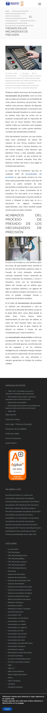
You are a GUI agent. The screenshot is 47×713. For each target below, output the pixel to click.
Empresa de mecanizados (17, 402)
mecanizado (9, 85)
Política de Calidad (12, 434)
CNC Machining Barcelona (17, 555)
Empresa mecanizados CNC (14, 80)
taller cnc (11, 668)
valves (10, 677)
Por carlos (26, 73)
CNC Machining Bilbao (16, 558)
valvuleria (11, 684)
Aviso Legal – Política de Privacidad (18, 424)
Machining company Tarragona (19, 609)
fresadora (8, 83)
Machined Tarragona (15, 602)
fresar (14, 83)
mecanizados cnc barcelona (28, 518)
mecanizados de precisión (15, 521)
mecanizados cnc (11, 518)
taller (10, 665)
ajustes (21, 703)
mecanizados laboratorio (29, 88)
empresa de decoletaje (16, 574)
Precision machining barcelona (24, 531)
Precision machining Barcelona (16, 534)
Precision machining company (19, 662)
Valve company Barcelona (17, 674)
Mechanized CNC (11, 528)
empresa (32, 76)
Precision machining (26, 528)
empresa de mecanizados (17, 577)
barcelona (25, 76)
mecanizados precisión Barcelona (20, 643)
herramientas (21, 83)
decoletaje (12, 571)
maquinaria (30, 83)
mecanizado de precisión (22, 85)
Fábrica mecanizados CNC (32, 80)
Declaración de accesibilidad (15, 429)
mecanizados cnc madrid (17, 624)
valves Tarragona (14, 681)
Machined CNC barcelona (28, 505)
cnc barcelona (13, 549)
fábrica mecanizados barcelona (19, 599)
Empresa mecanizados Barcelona (20, 587)
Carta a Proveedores (13, 438)
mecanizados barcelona (24, 515)
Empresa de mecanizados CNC (19, 580)
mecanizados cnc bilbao (16, 621)
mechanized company (16, 649)
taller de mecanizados (16, 671)
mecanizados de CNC (16, 631)
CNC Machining (14, 552)
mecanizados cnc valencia (17, 627)
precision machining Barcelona (19, 659)
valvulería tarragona (15, 687)
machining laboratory (16, 612)
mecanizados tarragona (16, 646)
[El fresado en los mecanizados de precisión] (23, 58)
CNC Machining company (17, 562)
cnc (22, 495)
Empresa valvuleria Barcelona (19, 596)
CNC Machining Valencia (17, 568)
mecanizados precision (16, 640)
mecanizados (16, 88)
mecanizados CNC (14, 615)
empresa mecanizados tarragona (20, 593)
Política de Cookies (12, 419)
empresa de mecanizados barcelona (28, 78)
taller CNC (32, 534)
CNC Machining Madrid (16, 565)
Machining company (12, 508)
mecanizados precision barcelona (25, 524)
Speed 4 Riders (11, 443)
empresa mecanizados (16, 584)
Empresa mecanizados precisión (20, 590)
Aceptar (7, 709)
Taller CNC (12, 411)
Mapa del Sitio (10, 415)
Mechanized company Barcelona (20, 652)
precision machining (15, 656)
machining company (15, 605)
